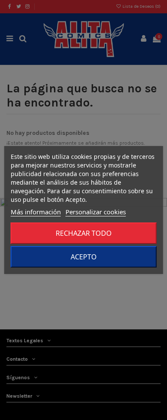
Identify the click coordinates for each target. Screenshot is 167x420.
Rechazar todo (84, 233)
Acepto (84, 257)
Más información (36, 211)
